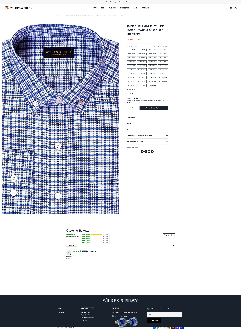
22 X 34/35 (163, 66)
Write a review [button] (169, 235)
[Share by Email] (152, 151)
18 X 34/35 (163, 62)
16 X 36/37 (152, 70)
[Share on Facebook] (142, 151)
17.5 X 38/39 (141, 82)
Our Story (61, 312)
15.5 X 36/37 (141, 70)
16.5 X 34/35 (131, 62)
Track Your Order (86, 315)
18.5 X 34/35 (131, 66)
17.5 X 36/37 (141, 74)
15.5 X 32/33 (152, 50)
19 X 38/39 (131, 85)
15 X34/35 (142, 58)
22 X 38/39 (152, 85)
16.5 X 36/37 (163, 70)
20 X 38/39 (141, 85)
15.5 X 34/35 (152, 58)
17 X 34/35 (142, 62)
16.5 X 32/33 (131, 54)
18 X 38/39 (152, 82)
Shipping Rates (85, 312)
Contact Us (84, 320)
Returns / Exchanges (87, 318)
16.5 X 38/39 (163, 78)
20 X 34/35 (152, 66)
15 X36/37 (131, 70)
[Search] (226, 8)
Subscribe (154, 320)
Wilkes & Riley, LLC (69, 328)
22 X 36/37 (152, 78)
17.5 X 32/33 (152, 54)
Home (59, 16)
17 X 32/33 (142, 54)
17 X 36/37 (131, 74)
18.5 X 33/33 (131, 58)
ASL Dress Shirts (70, 16)
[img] (77, 251)
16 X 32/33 (163, 50)
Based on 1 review (72, 237)
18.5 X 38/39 (163, 82)
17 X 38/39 (131, 82)
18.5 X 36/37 (163, 74)
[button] (86, 234)
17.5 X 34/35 (152, 62)
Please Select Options (153, 108)
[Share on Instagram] (145, 151)
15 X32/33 (142, 50)
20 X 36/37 (142, 78)
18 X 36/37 (152, 74)
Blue (131, 93)
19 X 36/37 (131, 78)
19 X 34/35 (142, 66)
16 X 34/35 (163, 58)
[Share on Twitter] (149, 151)
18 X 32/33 (163, 54)
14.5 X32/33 (131, 50)
